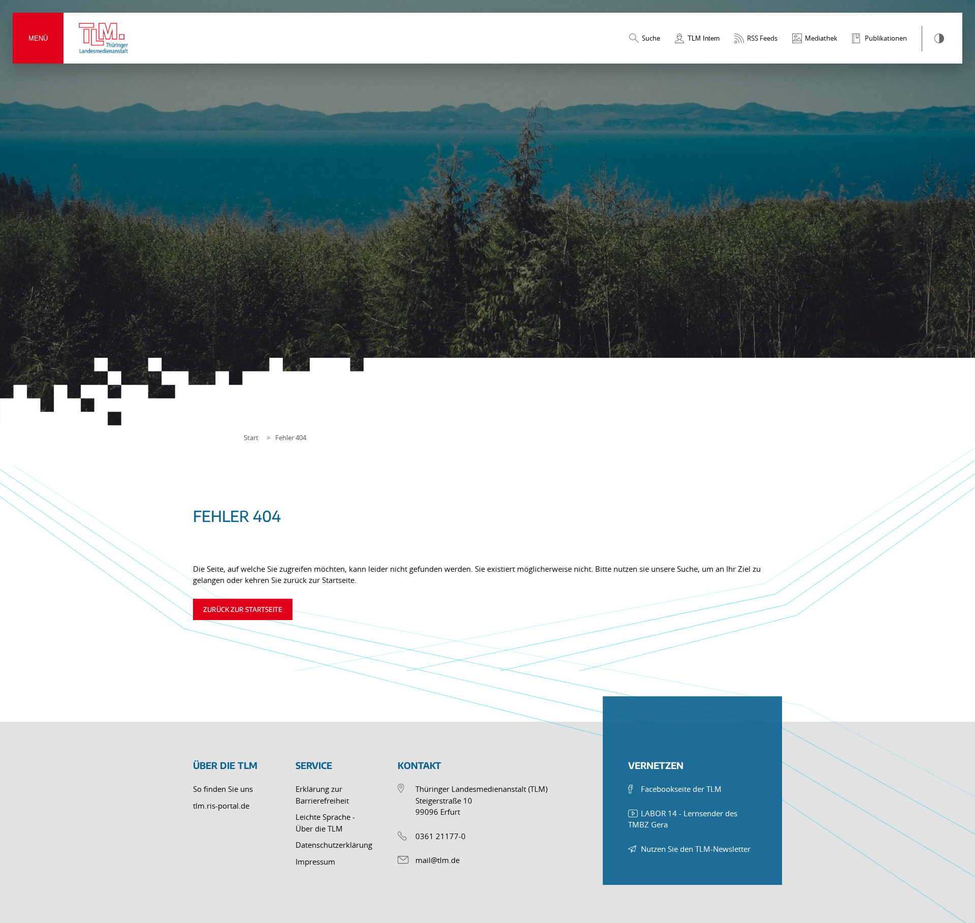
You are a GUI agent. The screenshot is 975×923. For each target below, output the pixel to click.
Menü (38, 38)
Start (251, 437)
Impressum (315, 861)
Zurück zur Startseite (242, 609)
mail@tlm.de (437, 860)
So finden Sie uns (223, 789)
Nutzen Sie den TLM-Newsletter (696, 849)
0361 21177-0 (440, 836)
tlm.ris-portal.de (221, 806)
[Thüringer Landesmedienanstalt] (104, 38)
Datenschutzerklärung (334, 845)
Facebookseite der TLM (681, 789)
